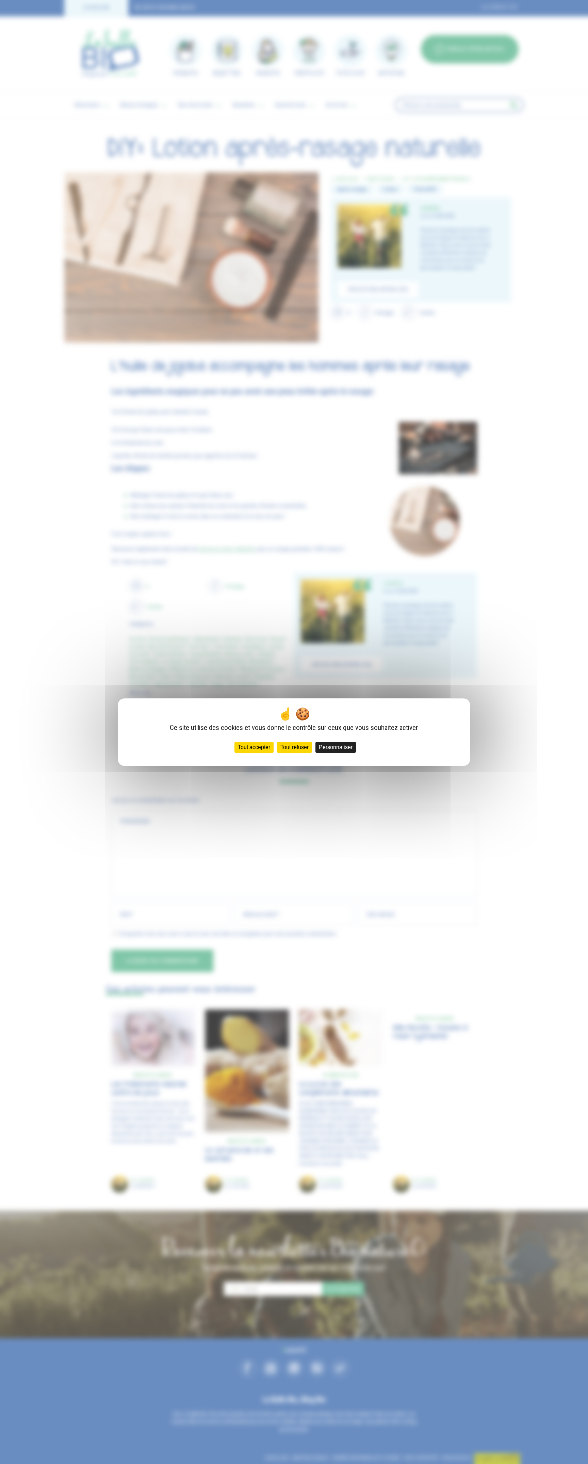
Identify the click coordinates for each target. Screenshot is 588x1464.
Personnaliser (336, 747)
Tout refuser (294, 747)
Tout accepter (254, 747)
